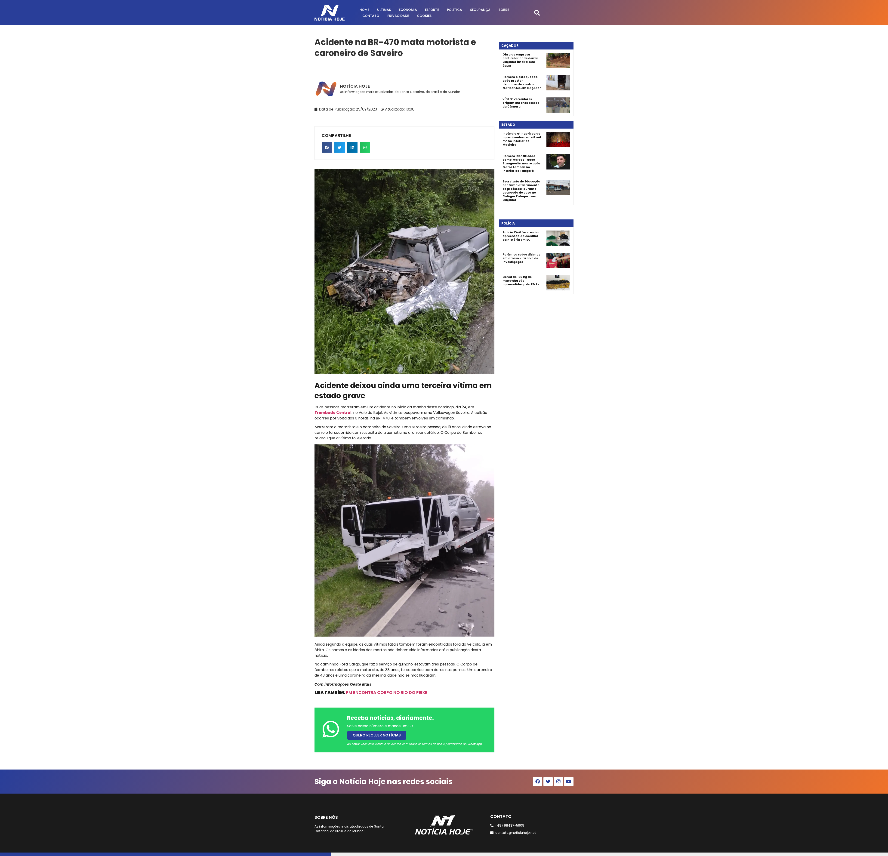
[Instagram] (558, 781)
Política (454, 9)
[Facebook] (537, 781)
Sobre (504, 9)
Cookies (424, 15)
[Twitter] (548, 781)
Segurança (480, 9)
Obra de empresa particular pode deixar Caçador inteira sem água (520, 60)
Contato (370, 15)
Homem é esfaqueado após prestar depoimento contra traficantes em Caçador (522, 82)
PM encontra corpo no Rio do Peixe (386, 692)
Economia (408, 9)
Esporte (432, 9)
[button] (537, 12)
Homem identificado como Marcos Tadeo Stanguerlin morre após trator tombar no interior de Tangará (521, 163)
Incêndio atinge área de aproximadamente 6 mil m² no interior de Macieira (522, 139)
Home (364, 9)
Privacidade (398, 15)
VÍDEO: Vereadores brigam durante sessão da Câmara (521, 102)
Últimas (384, 9)
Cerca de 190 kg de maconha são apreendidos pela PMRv (521, 280)
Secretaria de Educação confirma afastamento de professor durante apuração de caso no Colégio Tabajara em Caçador (521, 190)
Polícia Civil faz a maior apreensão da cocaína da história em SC (521, 236)
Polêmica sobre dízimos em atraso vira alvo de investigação (521, 258)
